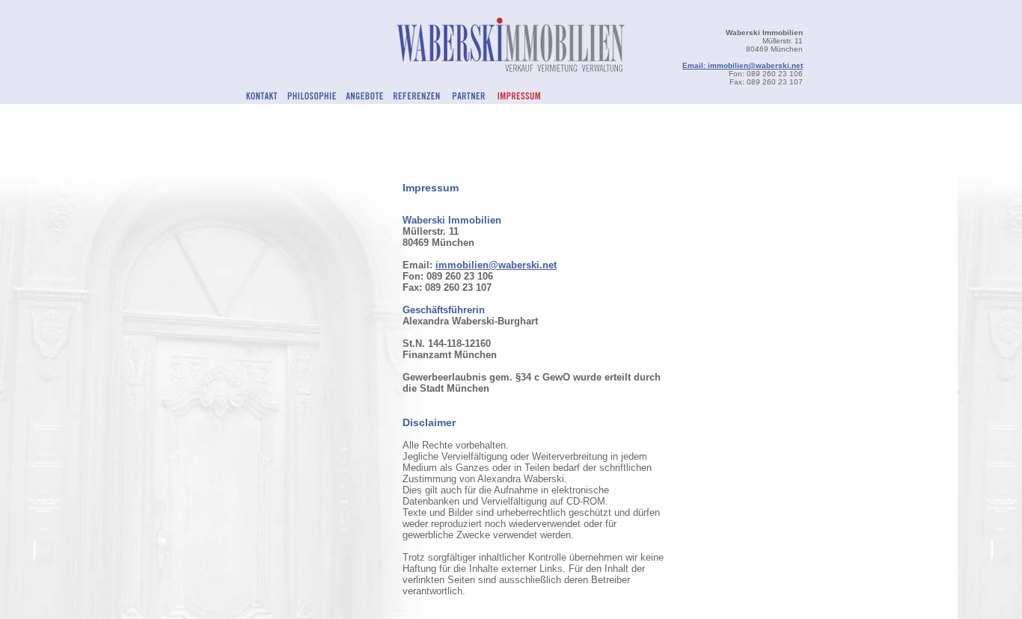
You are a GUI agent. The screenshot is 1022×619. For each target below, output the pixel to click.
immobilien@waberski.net (496, 265)
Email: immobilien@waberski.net (742, 65)
